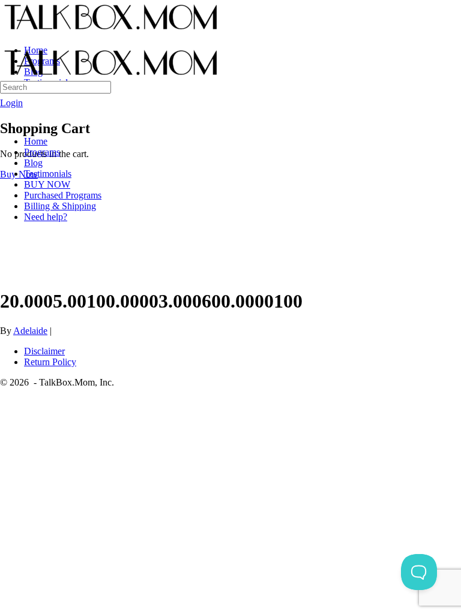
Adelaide (30, 331)
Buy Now (19, 174)
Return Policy (50, 362)
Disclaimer (44, 351)
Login (11, 103)
